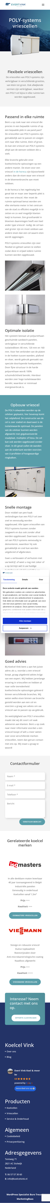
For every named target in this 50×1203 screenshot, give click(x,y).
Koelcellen (12, 1107)
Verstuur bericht (32, 822)
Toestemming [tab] (9, 580)
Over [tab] (41, 580)
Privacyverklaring (16, 1141)
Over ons (11, 1051)
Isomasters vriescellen (25, 915)
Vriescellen (12, 1113)
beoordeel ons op (24, 1088)
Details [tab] (25, 580)
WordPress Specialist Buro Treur (24, 1194)
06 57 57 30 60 (14, 1174)
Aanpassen (23, 628)
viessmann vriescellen (25, 982)
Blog (9, 1056)
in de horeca (19, 171)
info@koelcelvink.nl (17, 1178)
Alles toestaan (25, 621)
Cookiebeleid (13, 1136)
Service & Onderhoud (18, 1118)
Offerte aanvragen (26, 1018)
